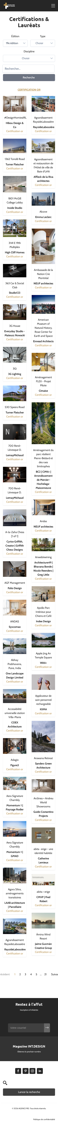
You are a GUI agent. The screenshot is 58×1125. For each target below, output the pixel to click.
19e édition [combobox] (12, 43)
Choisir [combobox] (39, 43)
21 (45, 974)
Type (42, 36)
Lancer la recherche (29, 1092)
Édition (15, 36)
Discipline (29, 51)
